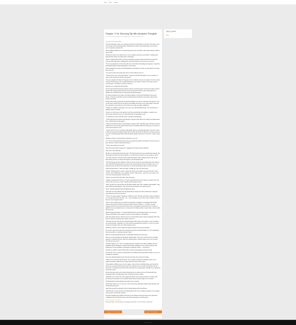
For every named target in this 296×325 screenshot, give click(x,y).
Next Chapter (117, 300)
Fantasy (114, 36)
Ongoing (133, 36)
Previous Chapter (110, 300)
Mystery (118, 36)
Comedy (109, 36)
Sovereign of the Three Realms (113, 41)
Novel (110, 2)
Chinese (129, 36)
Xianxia (122, 36)
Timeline (116, 2)
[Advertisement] (148, 17)
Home (105, 2)
